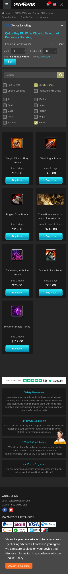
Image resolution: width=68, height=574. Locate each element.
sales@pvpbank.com (19, 501)
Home (9, 13)
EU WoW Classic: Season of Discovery (35, 13)
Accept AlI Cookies (19, 565)
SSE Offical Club (19, 504)
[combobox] (29, 44)
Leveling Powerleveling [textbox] (18, 43)
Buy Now (17, 180)
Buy (10, 61)
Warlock (44, 17)
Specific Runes (29, 17)
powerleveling (10, 17)
